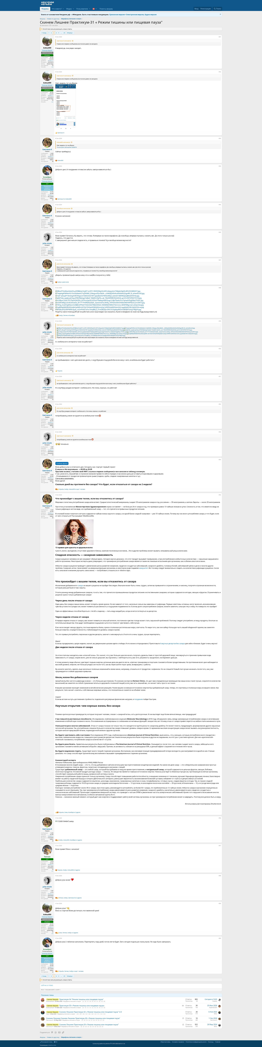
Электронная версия (135, 14)
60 (98, 1020)
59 (96, 1020)
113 (104, 1014)
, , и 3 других (69, 812)
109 (92, 1014)
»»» (52, 67)
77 (102, 1007)
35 (83, 1001)
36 (85, 1001)
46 (100, 1026)
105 (80, 1014)
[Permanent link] (153, 484)
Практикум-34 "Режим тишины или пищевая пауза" (81, 999)
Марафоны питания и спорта (72, 1001)
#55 (220, 495)
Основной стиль (47, 1042)
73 (92, 1007)
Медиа (69, 9)
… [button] (61, 33)
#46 (220, 232)
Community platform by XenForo (109, 1043)
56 (89, 1020)
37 (87, 1001)
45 (97, 1026)
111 (98, 1014)
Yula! (47, 1014)
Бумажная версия (117, 14)
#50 (220, 349)
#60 (220, 938)
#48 (220, 288)
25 (64, 33)
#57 (220, 846)
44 (104, 1001)
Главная (217, 1042)
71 (87, 1007)
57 (91, 1020)
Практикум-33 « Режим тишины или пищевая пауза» (81, 1005)
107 (86, 1014)
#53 (220, 432)
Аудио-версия (150, 14)
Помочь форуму (106, 9)
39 (92, 1001)
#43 (220, 138)
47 (102, 1026)
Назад (44, 33)
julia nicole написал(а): (64, 264)
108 (89, 1014)
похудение (138, 699)
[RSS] (221, 1042)
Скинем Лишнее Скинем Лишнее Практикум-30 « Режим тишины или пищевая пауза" (83, 1018)
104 (77, 1014)
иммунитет (143, 568)
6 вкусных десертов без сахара (172, 643)
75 (97, 1007)
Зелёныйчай (50, 1001)
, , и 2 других (70, 840)
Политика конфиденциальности (196, 1042)
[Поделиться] (217, 37)
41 (97, 1001)
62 (103, 1020)
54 (84, 1020)
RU (56, 1042)
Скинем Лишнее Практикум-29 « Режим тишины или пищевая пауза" (89, 1024)
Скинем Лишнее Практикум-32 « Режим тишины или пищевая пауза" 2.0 (90, 1012)
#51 (220, 376)
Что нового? (57, 9)
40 (94, 1001)
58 (94, 1020)
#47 (220, 260)
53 (82, 1020)
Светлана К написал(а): (64, 41)
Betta (215, 1014)
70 (85, 1007)
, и (67, 315)
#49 (220, 321)
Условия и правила (178, 1042)
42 (99, 1001)
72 (90, 1007)
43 (102, 1001)
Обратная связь (165, 1042)
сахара (80, 585)
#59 (220, 903)
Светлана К (45, 25)
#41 (220, 37)
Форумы (45, 9)
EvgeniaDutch (213, 1007)
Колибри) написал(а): (63, 208)
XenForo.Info (52, 1045)
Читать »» (50, 60)
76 (99, 1007)
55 (87, 1020)
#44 (220, 166)
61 (101, 1020)
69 (83, 1007)
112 (101, 1014)
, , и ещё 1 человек (72, 489)
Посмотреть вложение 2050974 (67, 147)
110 (95, 1014)
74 (94, 1007)
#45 (220, 204)
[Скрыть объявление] (220, 14)
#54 (220, 459)
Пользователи (82, 9)
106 (83, 1014)
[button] (63, 9)
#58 (220, 876)
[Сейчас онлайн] (47, 147)
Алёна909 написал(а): (63, 142)
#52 (220, 404)
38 (90, 1001)
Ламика (214, 1001)
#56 (220, 818)
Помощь (211, 1042)
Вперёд (69, 33)
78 (104, 1007)
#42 (220, 72)
